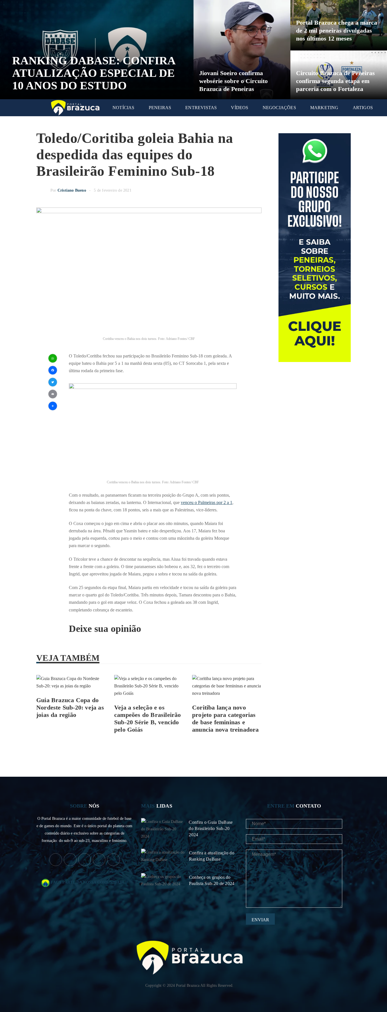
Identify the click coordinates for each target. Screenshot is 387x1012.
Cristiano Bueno (72, 190)
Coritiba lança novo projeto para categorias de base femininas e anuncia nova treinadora (225, 718)
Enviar (260, 919)
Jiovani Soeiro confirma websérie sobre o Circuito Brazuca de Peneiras (233, 80)
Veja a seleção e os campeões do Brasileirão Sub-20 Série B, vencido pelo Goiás (147, 718)
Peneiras (160, 107)
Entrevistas (201, 107)
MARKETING (324, 107)
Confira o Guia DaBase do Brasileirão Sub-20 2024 (211, 828)
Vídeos (239, 107)
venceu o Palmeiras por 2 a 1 (206, 502)
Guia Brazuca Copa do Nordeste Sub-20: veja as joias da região (70, 707)
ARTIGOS (363, 107)
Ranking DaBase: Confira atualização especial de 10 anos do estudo (93, 73)
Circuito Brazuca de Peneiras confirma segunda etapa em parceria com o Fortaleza (335, 80)
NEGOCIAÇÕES (279, 107)
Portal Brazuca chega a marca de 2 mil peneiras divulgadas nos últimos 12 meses (336, 30)
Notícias (123, 107)
